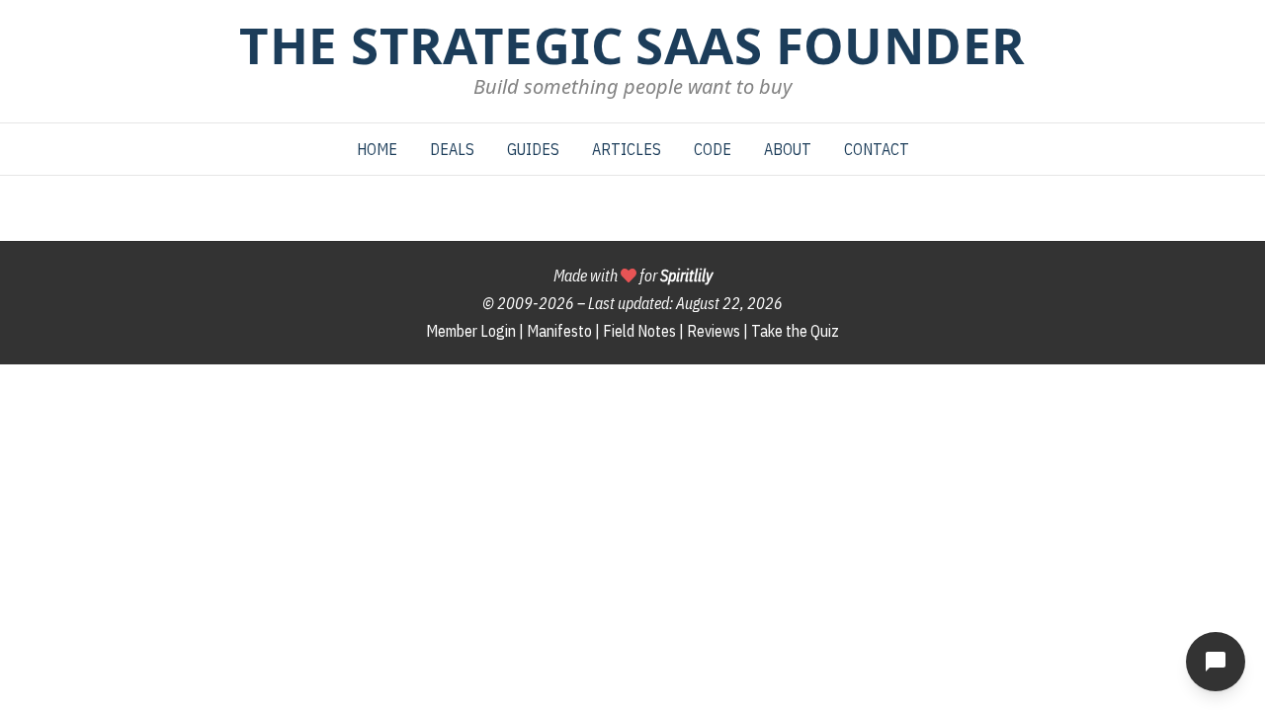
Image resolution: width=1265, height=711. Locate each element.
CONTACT (876, 149)
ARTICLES (626, 149)
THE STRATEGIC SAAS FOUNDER (632, 44)
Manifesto (559, 331)
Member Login (471, 331)
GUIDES (533, 149)
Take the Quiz (795, 331)
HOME (377, 149)
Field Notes (639, 331)
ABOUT (787, 149)
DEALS (452, 149)
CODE (712, 149)
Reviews (713, 331)
